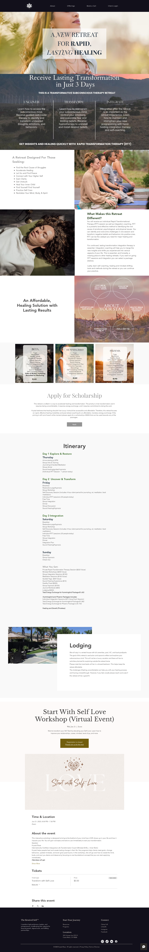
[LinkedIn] (111, 941)
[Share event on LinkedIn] (43, 906)
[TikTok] (107, 941)
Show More (36, 863)
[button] (52, 6)
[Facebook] (116, 941)
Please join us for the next (74, 744)
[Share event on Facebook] (33, 906)
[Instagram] (102, 941)
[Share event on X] (38, 906)
